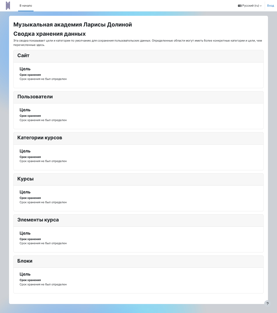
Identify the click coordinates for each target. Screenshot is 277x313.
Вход (270, 5)
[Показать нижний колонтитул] (267, 303)
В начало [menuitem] (26, 5)
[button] (250, 5)
